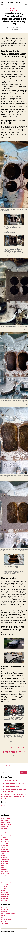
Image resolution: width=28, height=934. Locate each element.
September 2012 (6, 883)
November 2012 (5, 879)
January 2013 (5, 875)
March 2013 (4, 871)
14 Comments (15, 29)
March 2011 (4, 900)
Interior (3, 915)
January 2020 (5, 832)
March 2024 (4, 820)
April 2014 (4, 857)
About (3, 809)
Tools (2, 925)
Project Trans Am (14, 10)
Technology (4, 923)
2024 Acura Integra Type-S (9, 780)
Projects (3, 805)
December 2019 (5, 834)
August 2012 (4, 885)
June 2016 (4, 847)
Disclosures (4, 811)
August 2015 (4, 849)
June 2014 (4, 853)
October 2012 (5, 881)
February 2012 (5, 894)
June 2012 (4, 888)
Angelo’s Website (6, 766)
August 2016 (4, 845)
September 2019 (6, 836)
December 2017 (5, 841)
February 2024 (5, 822)
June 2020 (4, 828)
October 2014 (5, 851)
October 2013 (5, 861)
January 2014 (5, 859)
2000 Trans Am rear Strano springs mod (12, 783)
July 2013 (4, 865)
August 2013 (4, 863)
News (21, 8)
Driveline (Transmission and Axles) (11, 909)
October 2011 (5, 896)
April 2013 (4, 869)
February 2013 (5, 873)
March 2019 (4, 840)
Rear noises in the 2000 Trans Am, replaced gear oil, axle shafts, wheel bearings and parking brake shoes (13, 796)
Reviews (3, 921)
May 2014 (4, 855)
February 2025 (5, 818)
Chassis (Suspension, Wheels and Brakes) (13, 907)
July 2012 (4, 886)
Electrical (4, 911)
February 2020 (5, 830)
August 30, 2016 (18, 27)
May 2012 (4, 890)
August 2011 (4, 898)
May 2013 (4, 867)
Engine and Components (12, 8)
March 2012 (4, 892)
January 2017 (5, 843)
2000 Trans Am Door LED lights (10, 786)
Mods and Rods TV (14, 2)
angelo (10, 27)
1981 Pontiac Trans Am (9, 807)
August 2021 (4, 826)
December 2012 (5, 877)
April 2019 (4, 838)
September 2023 (6, 824)
